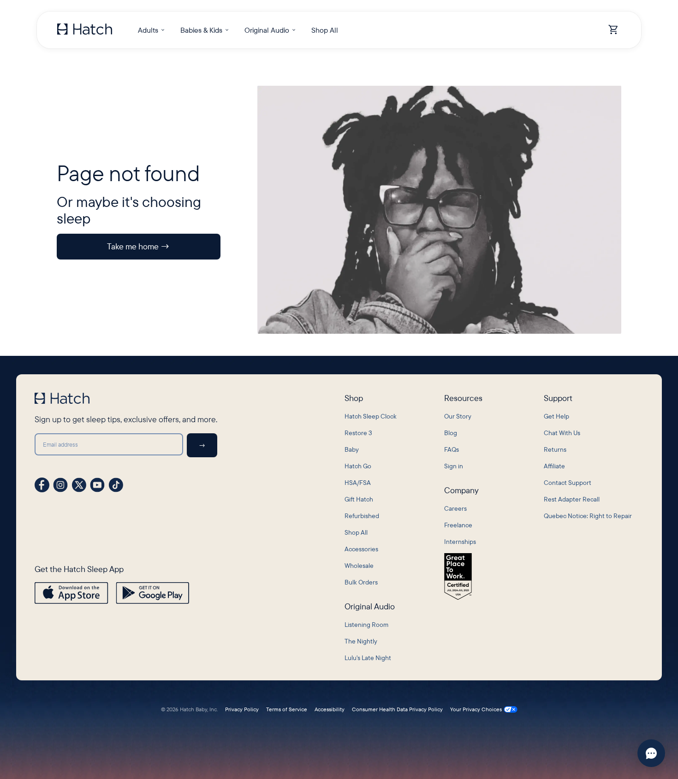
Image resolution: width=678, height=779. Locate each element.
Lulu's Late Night (368, 658)
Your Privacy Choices (476, 709)
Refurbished (362, 516)
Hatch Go (358, 466)
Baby (352, 449)
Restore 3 (358, 433)
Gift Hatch (359, 499)
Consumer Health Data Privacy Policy (397, 709)
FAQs (451, 449)
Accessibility (330, 709)
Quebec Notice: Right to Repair (588, 516)
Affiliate (554, 466)
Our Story (457, 416)
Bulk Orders (361, 582)
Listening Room (366, 624)
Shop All (356, 532)
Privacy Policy (242, 709)
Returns (555, 449)
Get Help (556, 416)
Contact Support (567, 482)
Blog (450, 433)
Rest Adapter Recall (572, 499)
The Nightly (361, 641)
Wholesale (359, 565)
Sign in (453, 466)
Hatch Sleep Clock (371, 416)
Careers (455, 508)
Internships (460, 541)
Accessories (361, 549)
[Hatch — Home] (84, 30)
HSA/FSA (358, 482)
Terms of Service (286, 709)
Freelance (458, 525)
